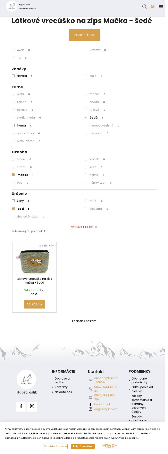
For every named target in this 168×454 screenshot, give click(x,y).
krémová (99, 133)
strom (24, 167)
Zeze (96, 76)
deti (23, 209)
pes (22, 183)
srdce (24, 159)
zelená (25, 102)
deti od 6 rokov (30, 216)
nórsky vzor (101, 183)
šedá (96, 117)
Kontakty (61, 387)
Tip (22, 58)
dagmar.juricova (106, 409)
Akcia (23, 50)
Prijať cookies (82, 446)
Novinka (98, 50)
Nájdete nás (63, 392)
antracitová (28, 133)
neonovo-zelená (104, 125)
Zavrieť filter (84, 35)
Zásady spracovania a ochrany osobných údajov (142, 404)
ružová (97, 110)
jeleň (96, 167)
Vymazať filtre (82, 227)
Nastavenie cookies (109, 446)
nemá (97, 175)
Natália (24, 76)
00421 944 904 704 (105, 397)
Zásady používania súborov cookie (142, 420)
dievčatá (99, 209)
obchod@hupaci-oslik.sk (106, 380)
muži (96, 201)
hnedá (97, 102)
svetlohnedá (29, 117)
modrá (97, 94)
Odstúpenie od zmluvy (142, 389)
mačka (25, 175)
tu (137, 438)
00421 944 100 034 (105, 389)
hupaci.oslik (102, 404)
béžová (25, 110)
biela (23, 94)
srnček (97, 159)
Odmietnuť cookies (55, 446)
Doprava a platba (62, 380)
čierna (24, 125)
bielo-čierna (28, 141)
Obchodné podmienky (140, 380)
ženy (23, 201)
